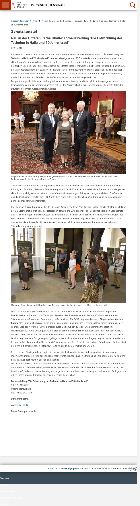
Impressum (5, 504)
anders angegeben (69, 468)
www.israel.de (18, 405)
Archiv (35, 20)
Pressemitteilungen (20, 20)
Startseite (4, 478)
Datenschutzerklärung (11, 497)
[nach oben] (131, 500)
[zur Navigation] (5, 5)
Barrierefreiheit (7, 491)
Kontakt (4, 484)
